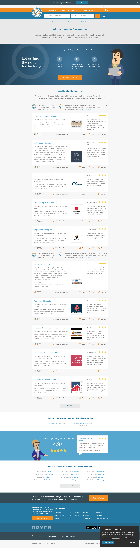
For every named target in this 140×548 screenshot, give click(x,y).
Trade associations (74, 512)
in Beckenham (57, 423)
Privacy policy (100, 512)
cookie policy (116, 538)
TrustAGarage (52, 536)
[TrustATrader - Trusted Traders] (37, 9)
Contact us (85, 515)
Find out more (86, 109)
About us (58, 512)
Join (82, 2)
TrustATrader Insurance (68, 536)
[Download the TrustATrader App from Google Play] (91, 527)
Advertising (85, 512)
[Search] (97, 16)
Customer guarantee (102, 518)
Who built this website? (88, 543)
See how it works (42, 518)
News (57, 518)
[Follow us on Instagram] (41, 527)
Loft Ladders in (44, 471)
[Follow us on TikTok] (49, 527)
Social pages (86, 518)
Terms (71, 518)
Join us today (98, 497)
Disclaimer (99, 515)
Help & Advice (59, 515)
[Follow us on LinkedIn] (45, 527)
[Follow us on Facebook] (33, 527)
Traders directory (74, 515)
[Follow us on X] (37, 527)
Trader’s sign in (104, 7)
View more (70, 406)
